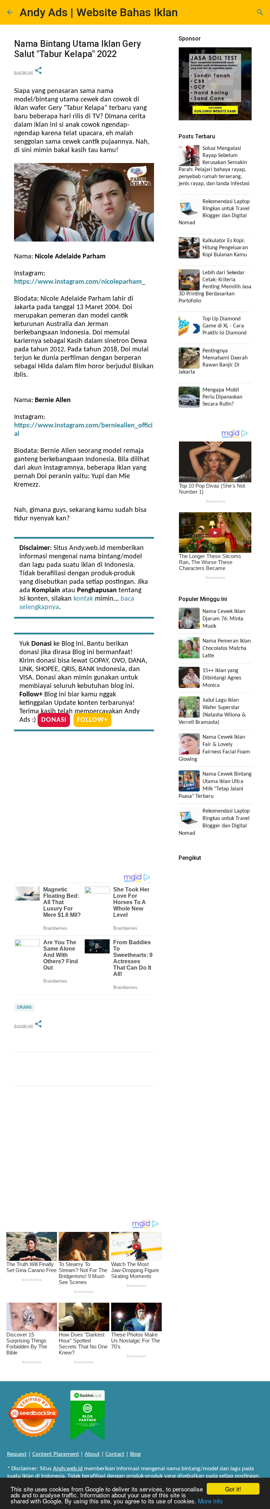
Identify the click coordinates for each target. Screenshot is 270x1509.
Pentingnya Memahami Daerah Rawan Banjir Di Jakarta (213, 361)
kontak (83, 598)
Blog (135, 1454)
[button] (38, 71)
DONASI (53, 720)
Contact (114, 1454)
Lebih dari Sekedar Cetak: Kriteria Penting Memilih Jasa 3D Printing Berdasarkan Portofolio (215, 287)
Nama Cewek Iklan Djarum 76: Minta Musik (223, 619)
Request (17, 1454)
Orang (24, 1007)
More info (210, 1500)
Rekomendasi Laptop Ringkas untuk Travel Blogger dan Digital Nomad (214, 212)
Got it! (233, 1488)
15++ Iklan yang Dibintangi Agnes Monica (221, 678)
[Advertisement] (84, 803)
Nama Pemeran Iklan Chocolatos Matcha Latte (226, 648)
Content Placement (55, 1454)
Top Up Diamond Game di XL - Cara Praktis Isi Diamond (224, 326)
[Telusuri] (260, 12)
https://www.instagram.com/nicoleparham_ (79, 282)
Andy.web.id (68, 1469)
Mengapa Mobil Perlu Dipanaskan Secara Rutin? (222, 397)
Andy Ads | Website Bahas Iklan (99, 12)
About (92, 1454)
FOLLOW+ (92, 720)
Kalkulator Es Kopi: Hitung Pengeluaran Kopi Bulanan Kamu (225, 248)
